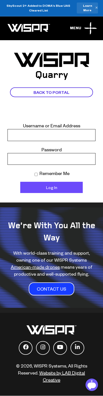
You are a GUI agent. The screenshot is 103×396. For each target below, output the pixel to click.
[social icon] (25, 348)
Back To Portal (52, 92)
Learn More (87, 8)
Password (52, 149)
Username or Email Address (51, 125)
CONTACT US (51, 289)
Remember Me (54, 173)
